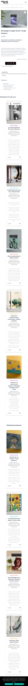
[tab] (14, 72)
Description (5, 72)
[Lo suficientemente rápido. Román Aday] (14, 503)
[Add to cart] (20, 157)
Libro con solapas (7, 7)
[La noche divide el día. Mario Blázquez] (14, 111)
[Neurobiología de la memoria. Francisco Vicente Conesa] (14, 562)
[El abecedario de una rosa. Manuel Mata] (14, 174)
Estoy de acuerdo (9, 684)
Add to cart (9, 63)
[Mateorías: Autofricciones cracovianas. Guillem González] (14, 300)
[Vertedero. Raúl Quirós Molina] (14, 624)
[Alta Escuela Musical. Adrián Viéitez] (14, 240)
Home (2, 7)
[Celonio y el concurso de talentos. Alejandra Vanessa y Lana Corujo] (14, 367)
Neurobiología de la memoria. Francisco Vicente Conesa (14, 579)
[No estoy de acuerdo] (26, 681)
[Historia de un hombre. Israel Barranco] (14, 441)
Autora (4, 75)
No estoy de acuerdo (19, 684)
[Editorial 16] (5, 2)
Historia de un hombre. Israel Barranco (14, 458)
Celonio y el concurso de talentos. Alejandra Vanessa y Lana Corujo (14, 386)
